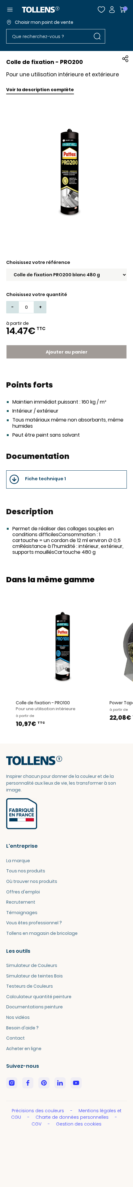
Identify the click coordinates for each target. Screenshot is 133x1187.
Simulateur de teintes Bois (34, 976)
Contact (15, 1038)
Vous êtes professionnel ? (34, 923)
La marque (18, 861)
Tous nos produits (25, 871)
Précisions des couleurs (38, 1111)
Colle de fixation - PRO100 (43, 703)
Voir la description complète (40, 90)
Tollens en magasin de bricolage (42, 933)
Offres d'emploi (23, 892)
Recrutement (20, 902)
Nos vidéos (18, 1017)
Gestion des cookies (78, 1124)
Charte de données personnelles (73, 1117)
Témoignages (21, 912)
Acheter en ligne (23, 1048)
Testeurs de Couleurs (29, 986)
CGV (37, 1124)
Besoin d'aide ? (22, 1028)
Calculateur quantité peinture (38, 997)
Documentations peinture (34, 1007)
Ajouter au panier (67, 352)
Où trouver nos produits (31, 881)
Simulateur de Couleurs (31, 965)
